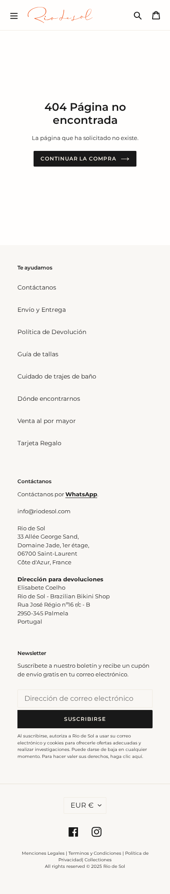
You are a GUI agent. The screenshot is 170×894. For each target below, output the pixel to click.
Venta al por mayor (46, 421)
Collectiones (98, 860)
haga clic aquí (126, 756)
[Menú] (14, 14)
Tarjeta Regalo (39, 443)
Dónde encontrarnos (48, 399)
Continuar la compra (78, 158)
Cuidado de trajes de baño (56, 376)
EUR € (82, 805)
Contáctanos (36, 287)
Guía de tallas (37, 354)
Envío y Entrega (41, 310)
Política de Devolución (51, 332)
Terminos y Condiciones (94, 853)
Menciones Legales (43, 853)
